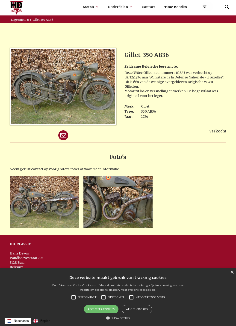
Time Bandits (175, 7)
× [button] (232, 272)
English (45, 321)
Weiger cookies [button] (137, 309)
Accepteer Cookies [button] (101, 309)
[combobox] (18, 321)
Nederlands (21, 321)
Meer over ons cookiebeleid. (138, 289)
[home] (17, 7)
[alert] (118, 297)
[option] (42, 321)
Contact (148, 7)
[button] (90, 7)
